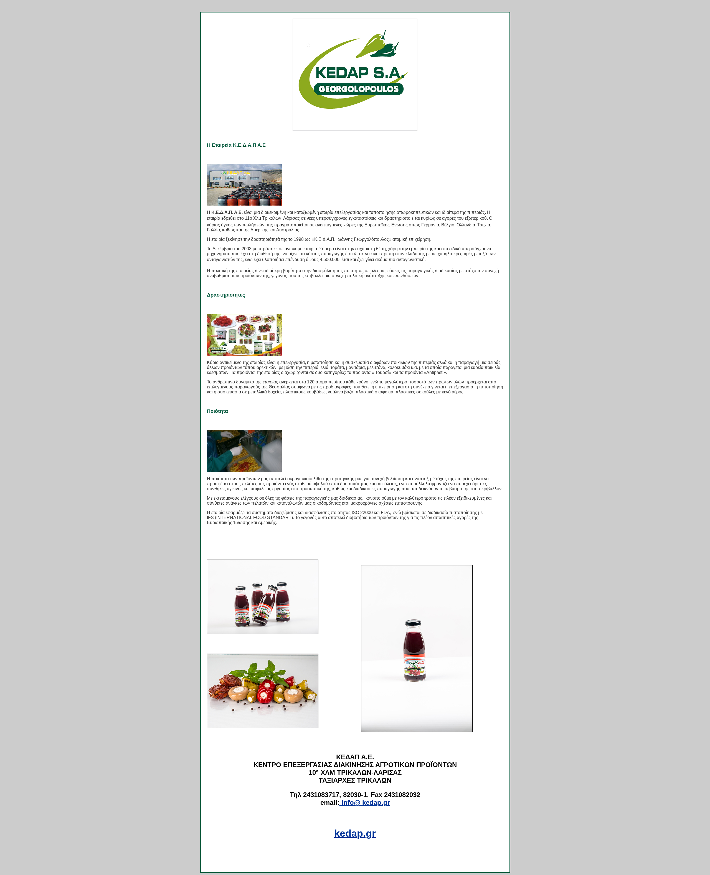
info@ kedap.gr (364, 802)
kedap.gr (355, 833)
